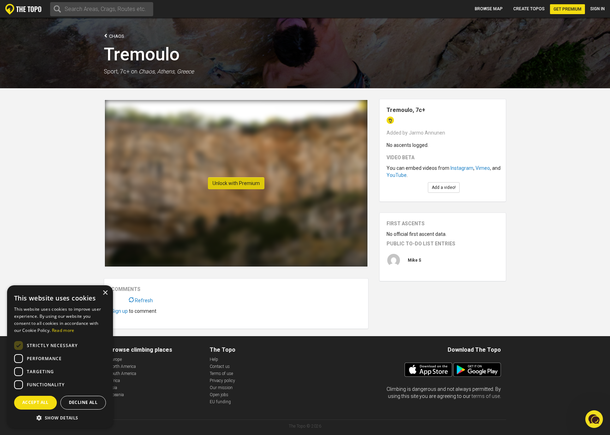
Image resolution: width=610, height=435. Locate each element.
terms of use (486, 396)
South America (122, 373)
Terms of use (221, 373)
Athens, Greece (175, 71)
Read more (63, 330)
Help (214, 359)
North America (122, 366)
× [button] (105, 293)
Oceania (116, 394)
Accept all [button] (35, 402)
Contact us (220, 366)
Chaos (116, 36)
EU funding (220, 401)
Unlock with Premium (236, 183)
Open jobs (219, 394)
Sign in (597, 8)
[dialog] (60, 356)
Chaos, (147, 71)
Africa (114, 380)
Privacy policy (222, 380)
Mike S (414, 260)
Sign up (119, 311)
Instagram (461, 168)
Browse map (489, 8)
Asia (113, 387)
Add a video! (444, 187)
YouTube (397, 175)
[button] (60, 417)
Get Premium (567, 9)
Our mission (221, 387)
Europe (115, 359)
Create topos (529, 8)
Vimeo (483, 168)
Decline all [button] (83, 402)
